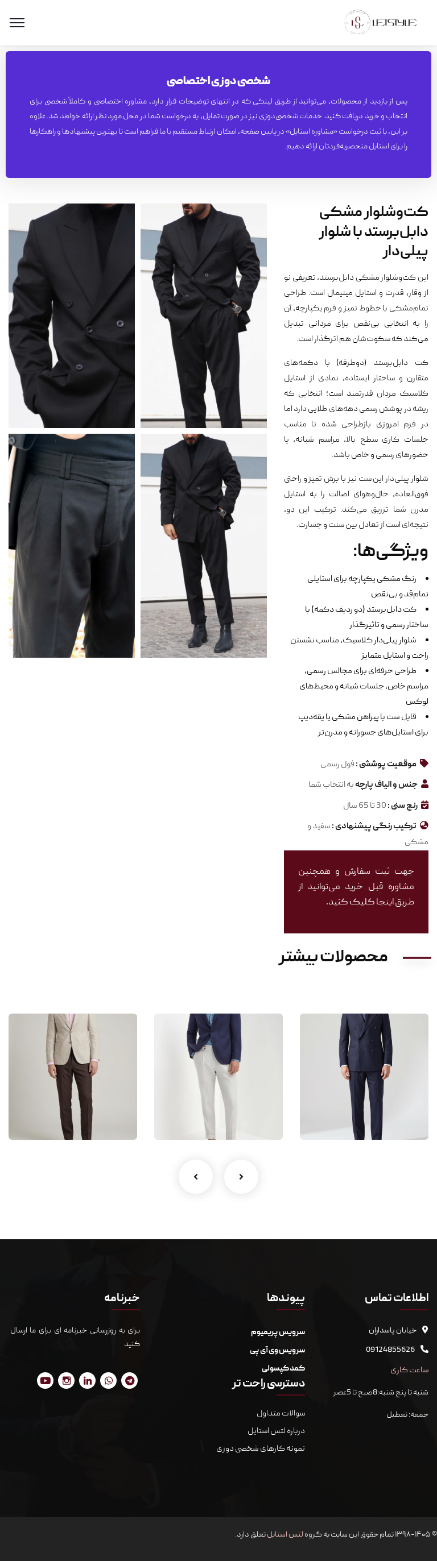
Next (241, 1177)
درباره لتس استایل (276, 1431)
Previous (196, 1177)
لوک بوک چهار (385, 1098)
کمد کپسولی (283, 1369)
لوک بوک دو (98, 1098)
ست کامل (400, 1116)
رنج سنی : (402, 806)
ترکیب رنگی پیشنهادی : (374, 826)
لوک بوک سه (243, 1098)
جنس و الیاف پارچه (386, 785)
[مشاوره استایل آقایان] (380, 23)
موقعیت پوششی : (386, 764)
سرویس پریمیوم (278, 1332)
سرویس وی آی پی (277, 1350)
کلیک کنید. (350, 903)
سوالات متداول (280, 1414)
